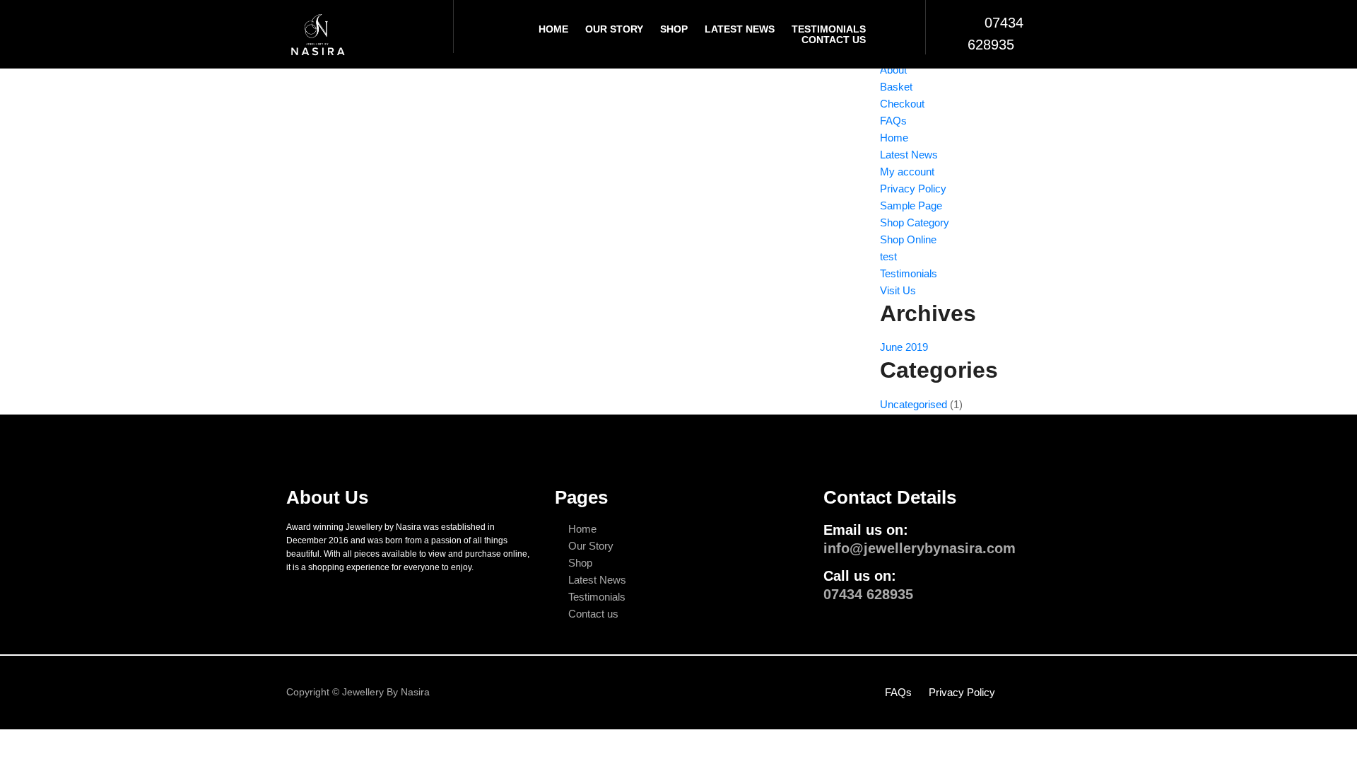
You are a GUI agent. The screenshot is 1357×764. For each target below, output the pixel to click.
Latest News (740, 29)
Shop (674, 29)
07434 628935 (868, 594)
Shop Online (908, 239)
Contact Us (833, 40)
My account (907, 172)
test (888, 256)
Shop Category (914, 222)
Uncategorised (913, 404)
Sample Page (911, 205)
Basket (896, 87)
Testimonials (829, 29)
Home (553, 29)
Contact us (593, 614)
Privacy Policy (913, 189)
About (893, 70)
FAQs (893, 121)
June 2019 (904, 347)
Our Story (614, 29)
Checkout (902, 104)
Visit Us (898, 290)
